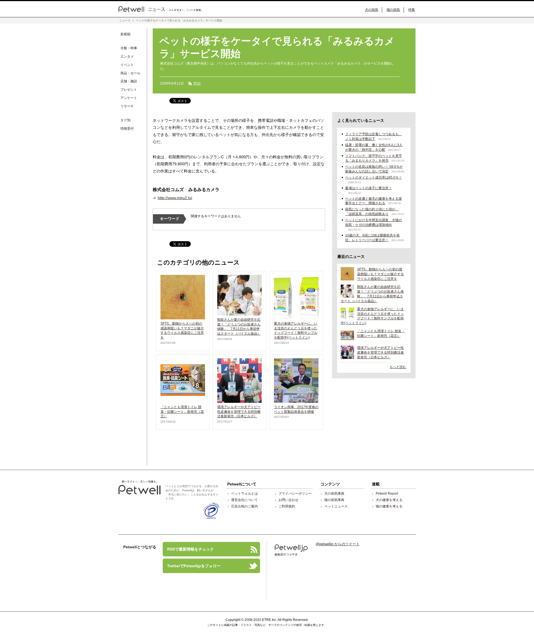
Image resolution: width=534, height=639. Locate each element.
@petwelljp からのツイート (338, 544)
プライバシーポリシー (295, 493)
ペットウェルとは (244, 493)
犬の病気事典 (334, 493)
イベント (127, 65)
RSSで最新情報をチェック (188, 548)
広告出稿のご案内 (244, 506)
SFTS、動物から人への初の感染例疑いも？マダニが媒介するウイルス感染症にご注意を (380, 274)
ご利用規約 (286, 506)
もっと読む (398, 367)
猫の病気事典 (334, 500)
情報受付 (127, 128)
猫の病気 (393, 10)
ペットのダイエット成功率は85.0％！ (373, 177)
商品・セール (130, 73)
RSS (197, 83)
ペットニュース (336, 506)
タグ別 (125, 120)
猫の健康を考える (389, 506)
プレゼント (128, 90)
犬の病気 (371, 10)
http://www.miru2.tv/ (175, 198)
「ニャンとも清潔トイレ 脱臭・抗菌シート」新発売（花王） (182, 411)
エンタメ (127, 56)
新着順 (125, 34)
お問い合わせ (288, 500)
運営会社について (244, 500)
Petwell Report (387, 493)
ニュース (124, 20)
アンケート (128, 98)
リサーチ (127, 106)
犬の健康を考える (389, 500)
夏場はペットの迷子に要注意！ (368, 188)
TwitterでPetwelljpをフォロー (192, 565)
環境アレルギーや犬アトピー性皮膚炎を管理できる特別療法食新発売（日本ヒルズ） (239, 411)
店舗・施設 (128, 81)
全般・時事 (128, 48)
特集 (411, 10)
